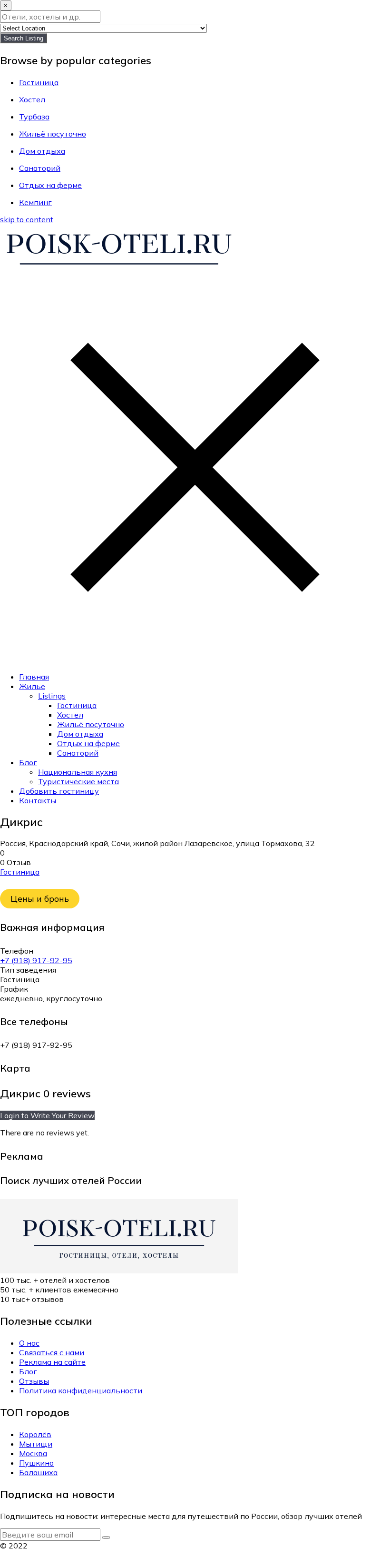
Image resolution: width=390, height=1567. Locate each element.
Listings (52, 695)
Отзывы (34, 1381)
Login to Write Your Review (47, 1115)
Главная (34, 676)
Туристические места (78, 781)
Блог (28, 762)
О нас (29, 1343)
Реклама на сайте (52, 1362)
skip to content (26, 219)
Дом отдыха (80, 734)
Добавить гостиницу (59, 791)
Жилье (32, 686)
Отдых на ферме (88, 743)
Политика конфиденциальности (80, 1390)
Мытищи (35, 1444)
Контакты (37, 800)
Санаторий (77, 753)
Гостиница (77, 705)
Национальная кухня (77, 772)
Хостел (70, 714)
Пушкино (36, 1463)
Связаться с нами (51, 1352)
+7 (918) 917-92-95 (36, 960)
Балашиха (38, 1472)
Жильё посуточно (90, 724)
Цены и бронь (39, 898)
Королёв (35, 1434)
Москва (33, 1453)
